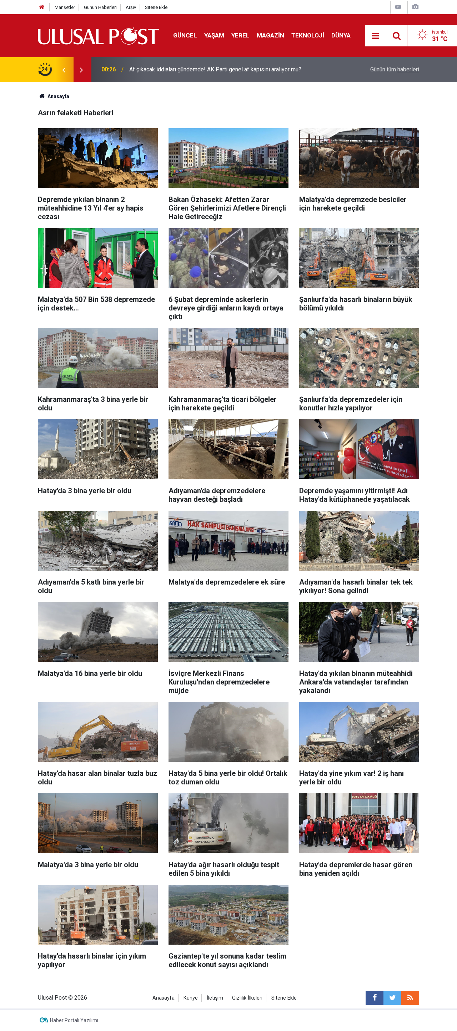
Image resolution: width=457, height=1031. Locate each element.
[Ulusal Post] (98, 35)
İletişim (215, 998)
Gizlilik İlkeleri (247, 998)
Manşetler (65, 7)
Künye (191, 998)
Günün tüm (394, 69)
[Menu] (375, 36)
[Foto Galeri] (415, 7)
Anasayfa (163, 998)
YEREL (240, 35)
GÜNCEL (185, 35)
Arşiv (131, 7)
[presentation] (63, 69)
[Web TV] (398, 7)
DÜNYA (341, 35)
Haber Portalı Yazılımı (74, 1020)
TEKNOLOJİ (307, 35)
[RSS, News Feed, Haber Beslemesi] (410, 998)
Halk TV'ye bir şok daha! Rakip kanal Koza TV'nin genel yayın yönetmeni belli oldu (223, 69)
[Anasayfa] (42, 7)
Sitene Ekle (156, 7)
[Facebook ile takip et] (374, 998)
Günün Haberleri (100, 7)
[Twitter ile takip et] (392, 998)
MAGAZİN (270, 35)
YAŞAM (214, 35)
